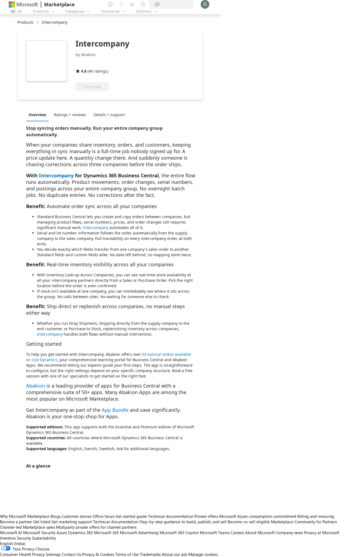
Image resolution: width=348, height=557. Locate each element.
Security (24, 538)
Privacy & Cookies (98, 554)
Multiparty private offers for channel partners (96, 527)
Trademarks (150, 554)
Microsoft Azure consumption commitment (258, 516)
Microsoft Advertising (139, 532)
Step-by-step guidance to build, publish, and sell (182, 521)
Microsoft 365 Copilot (179, 532)
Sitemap (53, 554)
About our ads (174, 554)
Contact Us (71, 554)
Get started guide (131, 516)
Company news (289, 532)
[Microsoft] (23, 4)
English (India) (13, 543)
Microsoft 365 (106, 532)
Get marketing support (71, 521)
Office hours (103, 516)
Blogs (56, 516)
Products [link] (25, 22)
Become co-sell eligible (249, 521)
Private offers (206, 516)
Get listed (41, 521)
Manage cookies (203, 554)
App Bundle (115, 410)
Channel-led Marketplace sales (27, 527)
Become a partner (16, 521)
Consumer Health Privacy (22, 554)
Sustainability (44, 538)
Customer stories (77, 516)
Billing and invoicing (315, 516)
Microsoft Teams (215, 532)
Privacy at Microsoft (321, 532)
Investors (8, 538)
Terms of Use (127, 554)
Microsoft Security (39, 532)
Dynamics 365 (80, 532)
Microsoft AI (11, 532)
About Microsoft (260, 532)
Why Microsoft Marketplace (24, 516)
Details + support (109, 114)
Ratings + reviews (70, 114)
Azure (62, 532)
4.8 (83, 71)
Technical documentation (170, 516)
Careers (237, 532)
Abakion (35, 385)
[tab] (38, 114)
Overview (37, 114)
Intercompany (56, 175)
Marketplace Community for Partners (304, 521)
